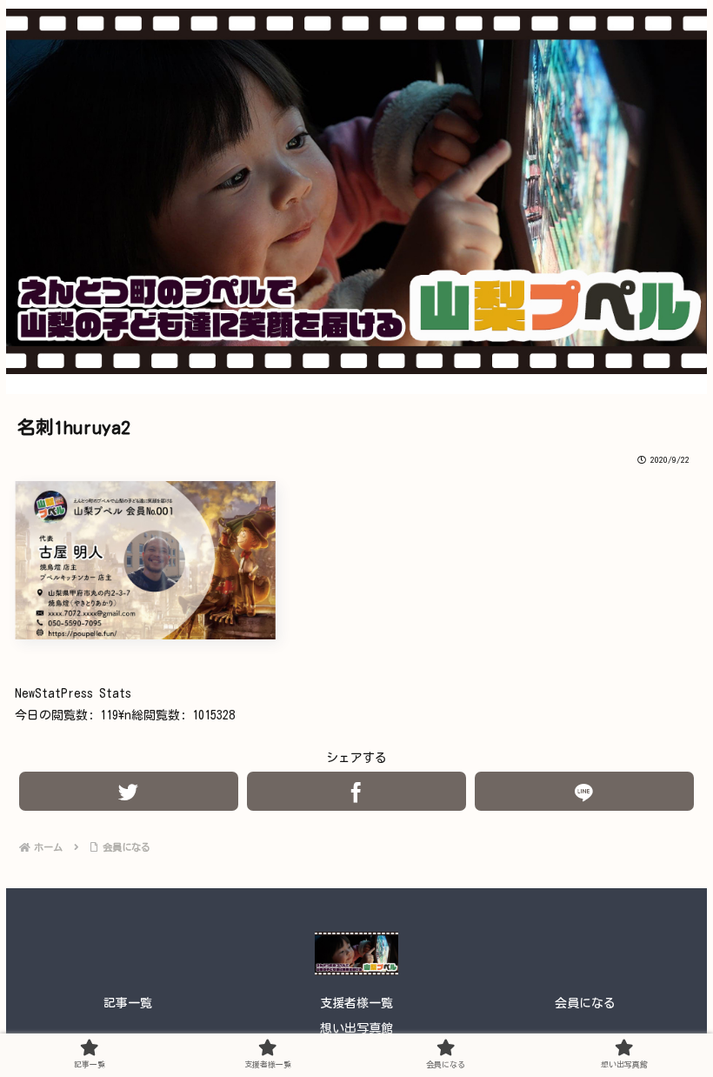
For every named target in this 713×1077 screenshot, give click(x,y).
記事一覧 (127, 1003)
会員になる (585, 1003)
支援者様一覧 (356, 1003)
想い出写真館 (356, 1028)
